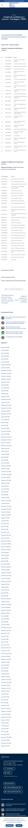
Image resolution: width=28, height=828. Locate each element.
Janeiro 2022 (4, 503)
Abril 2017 (4, 642)
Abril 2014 (4, 731)
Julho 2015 (4, 694)
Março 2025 (4, 396)
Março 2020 (4, 564)
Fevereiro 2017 (5, 647)
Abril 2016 (4, 671)
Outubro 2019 (5, 578)
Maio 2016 (4, 668)
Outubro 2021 (5, 512)
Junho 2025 (4, 388)
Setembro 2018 (5, 610)
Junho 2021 (4, 523)
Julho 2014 (4, 723)
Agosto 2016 (4, 662)
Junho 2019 (4, 590)
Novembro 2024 (5, 408)
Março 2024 (4, 428)
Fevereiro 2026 (5, 364)
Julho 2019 (4, 587)
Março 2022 (4, 497)
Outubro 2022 (5, 477)
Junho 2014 (4, 725)
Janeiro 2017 (4, 650)
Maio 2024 (4, 422)
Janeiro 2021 (4, 538)
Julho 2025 (4, 385)
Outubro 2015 (5, 685)
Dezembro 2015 (5, 679)
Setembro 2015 (5, 688)
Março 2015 (4, 705)
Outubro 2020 (5, 546)
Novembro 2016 (5, 653)
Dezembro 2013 (5, 743)
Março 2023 (4, 463)
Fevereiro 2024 (5, 431)
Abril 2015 (4, 702)
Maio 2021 (4, 526)
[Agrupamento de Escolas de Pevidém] (14, 4)
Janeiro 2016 (4, 676)
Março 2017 (4, 645)
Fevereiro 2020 (5, 567)
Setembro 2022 (5, 480)
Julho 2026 (4, 350)
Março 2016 (4, 673)
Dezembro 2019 (5, 572)
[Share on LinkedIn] (19, 289)
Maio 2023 (4, 457)
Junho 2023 (4, 454)
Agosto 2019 (4, 584)
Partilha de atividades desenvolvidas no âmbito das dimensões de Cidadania (16, 322)
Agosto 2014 (4, 720)
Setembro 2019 (5, 581)
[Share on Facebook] (8, 289)
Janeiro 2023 (4, 468)
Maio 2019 (4, 593)
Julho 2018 (4, 616)
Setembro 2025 (5, 379)
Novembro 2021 (5, 509)
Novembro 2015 (5, 682)
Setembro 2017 (5, 630)
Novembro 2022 (5, 474)
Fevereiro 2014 (5, 737)
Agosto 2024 (4, 416)
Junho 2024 (4, 419)
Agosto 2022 (4, 483)
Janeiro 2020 (4, 569)
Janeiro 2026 (4, 367)
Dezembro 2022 (5, 471)
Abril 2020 (4, 561)
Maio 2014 (4, 728)
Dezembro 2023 (5, 437)
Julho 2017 (4, 636)
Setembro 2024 (5, 413)
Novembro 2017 (5, 627)
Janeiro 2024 (4, 434)
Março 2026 (4, 362)
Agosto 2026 (4, 347)
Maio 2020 (4, 558)
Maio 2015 (4, 699)
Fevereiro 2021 (5, 535)
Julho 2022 (4, 486)
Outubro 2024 (5, 411)
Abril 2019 (4, 595)
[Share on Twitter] (11, 289)
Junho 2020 (4, 555)
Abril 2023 (4, 460)
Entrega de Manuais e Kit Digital (14, 336)
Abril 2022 (4, 494)
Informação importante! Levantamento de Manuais (16, 317)
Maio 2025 (4, 390)
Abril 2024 (4, 425)
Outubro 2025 (5, 376)
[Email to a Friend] (14, 289)
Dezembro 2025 (5, 370)
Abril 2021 (4, 529)
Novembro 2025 (5, 373)
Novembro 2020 (5, 543)
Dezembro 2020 (5, 541)
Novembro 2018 (5, 604)
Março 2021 (4, 532)
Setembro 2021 (5, 515)
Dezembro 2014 (5, 711)
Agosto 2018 (4, 613)
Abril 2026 (4, 359)
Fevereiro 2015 (5, 708)
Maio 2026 (4, 356)
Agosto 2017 (4, 633)
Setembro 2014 (5, 717)
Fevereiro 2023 (5, 465)
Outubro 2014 (5, 714)
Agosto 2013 (4, 746)
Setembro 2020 (5, 549)
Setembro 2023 (5, 445)
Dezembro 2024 (5, 405)
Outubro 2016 (5, 656)
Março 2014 (4, 734)
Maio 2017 (4, 639)
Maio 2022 (4, 491)
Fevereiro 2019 (5, 598)
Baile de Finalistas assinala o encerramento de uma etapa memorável (16, 327)
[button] (2, 5)
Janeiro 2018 (4, 624)
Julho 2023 (4, 451)
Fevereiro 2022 (5, 500)
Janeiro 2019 (4, 601)
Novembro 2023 (5, 440)
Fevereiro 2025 (5, 399)
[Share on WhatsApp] (6, 289)
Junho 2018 (4, 619)
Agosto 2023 (4, 448)
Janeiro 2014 (4, 740)
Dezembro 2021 (5, 506)
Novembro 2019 (5, 575)
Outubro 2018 (5, 607)
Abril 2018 (4, 621)
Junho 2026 (4, 353)
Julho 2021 (4, 520)
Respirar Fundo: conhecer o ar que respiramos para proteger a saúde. (14, 332)
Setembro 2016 (5, 659)
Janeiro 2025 (4, 402)
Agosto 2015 (4, 691)
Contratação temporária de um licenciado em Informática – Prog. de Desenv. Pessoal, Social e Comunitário (7, 298)
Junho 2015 (4, 696)
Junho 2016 (4, 665)
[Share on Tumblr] (22, 289)
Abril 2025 (4, 393)
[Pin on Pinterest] (16, 289)
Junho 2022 (4, 489)
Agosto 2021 (4, 518)
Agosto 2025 (4, 382)
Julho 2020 (4, 552)
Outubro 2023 (5, 442)
